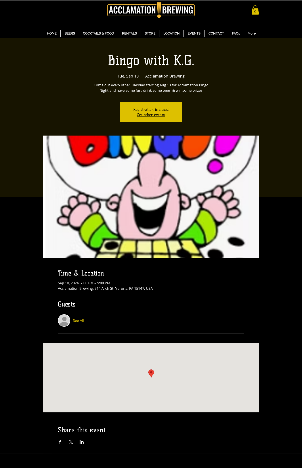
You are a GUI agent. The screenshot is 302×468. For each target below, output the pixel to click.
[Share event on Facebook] (60, 442)
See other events (151, 115)
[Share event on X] (71, 442)
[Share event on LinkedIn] (82, 442)
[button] (255, 10)
